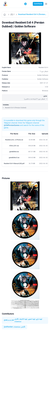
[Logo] (5, 4)
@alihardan (8, 327)
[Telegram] (25, 4)
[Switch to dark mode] (30, 4)
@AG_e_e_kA (9, 320)
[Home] (5, 14)
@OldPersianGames (12, 125)
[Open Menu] (46, 4)
